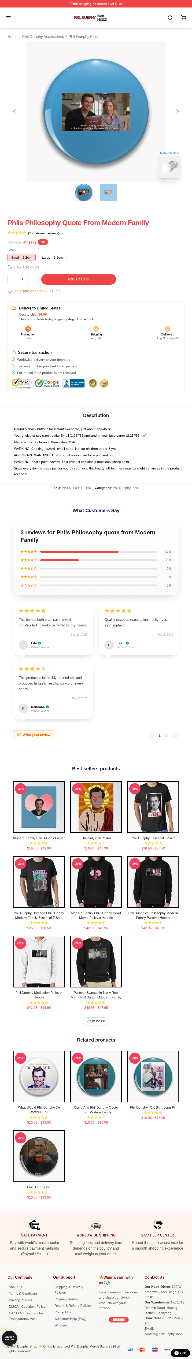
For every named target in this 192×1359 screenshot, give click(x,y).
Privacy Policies (20, 1300)
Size (10, 250)
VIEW (39, 828)
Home (12, 37)
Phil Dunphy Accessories (43, 37)
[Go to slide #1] (84, 192)
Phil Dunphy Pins (83, 37)
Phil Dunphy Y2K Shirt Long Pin (153, 1107)
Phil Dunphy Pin (39, 1187)
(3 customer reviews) (43, 233)
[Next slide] (177, 112)
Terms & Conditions (23, 1293)
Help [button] (183, 1353)
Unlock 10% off (9, 1338)
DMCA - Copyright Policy (27, 1306)
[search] (170, 18)
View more (96, 1021)
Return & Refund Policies (73, 1305)
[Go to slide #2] (108, 192)
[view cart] (183, 18)
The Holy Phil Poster (96, 838)
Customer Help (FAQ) (71, 1319)
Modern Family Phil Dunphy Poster (39, 838)
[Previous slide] (15, 112)
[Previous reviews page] (152, 735)
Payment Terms (66, 1299)
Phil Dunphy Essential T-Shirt (153, 838)
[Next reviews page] (174, 735)
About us (15, 1287)
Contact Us (63, 1312)
